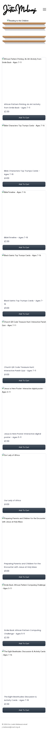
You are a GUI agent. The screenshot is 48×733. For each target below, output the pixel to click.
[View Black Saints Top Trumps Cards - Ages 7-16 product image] (24, 275)
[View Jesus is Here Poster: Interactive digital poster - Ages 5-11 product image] (24, 409)
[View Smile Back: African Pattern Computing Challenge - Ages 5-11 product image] (24, 605)
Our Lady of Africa (12, 500)
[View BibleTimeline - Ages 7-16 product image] (24, 212)
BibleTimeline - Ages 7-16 (16, 237)
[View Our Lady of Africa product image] (24, 475)
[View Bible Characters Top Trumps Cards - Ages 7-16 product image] (24, 146)
